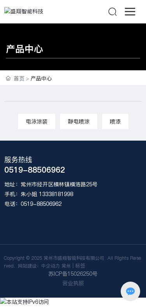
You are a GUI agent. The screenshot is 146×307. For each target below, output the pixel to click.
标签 (80, 265)
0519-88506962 (34, 169)
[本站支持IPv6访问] (24, 302)
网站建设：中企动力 (38, 265)
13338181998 (56, 194)
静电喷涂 (79, 121)
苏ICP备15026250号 (73, 274)
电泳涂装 (36, 121)
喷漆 (115, 121)
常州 (66, 265)
